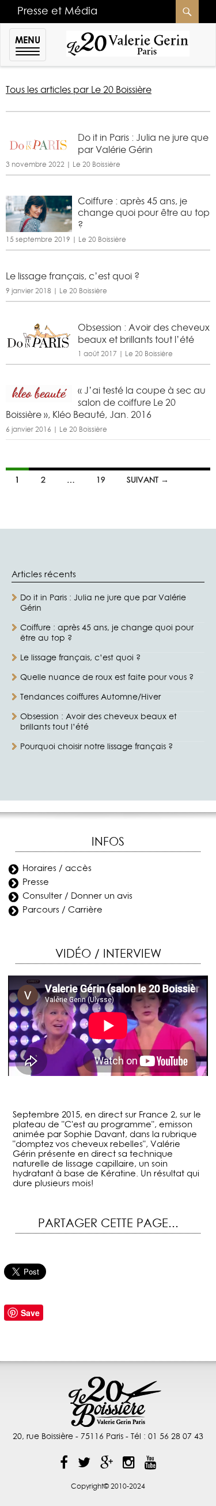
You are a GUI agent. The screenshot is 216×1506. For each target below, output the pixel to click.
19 (100, 480)
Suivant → (148, 480)
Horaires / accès (57, 868)
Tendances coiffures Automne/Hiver (90, 697)
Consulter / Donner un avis (77, 896)
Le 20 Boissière (96, 164)
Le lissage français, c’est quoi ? (72, 276)
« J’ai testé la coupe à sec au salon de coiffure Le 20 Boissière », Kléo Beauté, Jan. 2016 (106, 403)
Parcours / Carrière (62, 910)
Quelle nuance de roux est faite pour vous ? (107, 678)
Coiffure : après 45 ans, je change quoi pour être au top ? (144, 213)
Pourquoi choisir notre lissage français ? (96, 747)
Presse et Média (57, 11)
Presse (35, 882)
